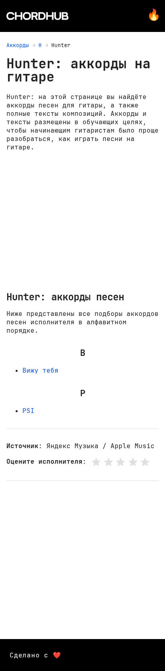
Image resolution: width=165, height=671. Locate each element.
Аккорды (17, 45)
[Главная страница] (37, 16)
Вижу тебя (40, 370)
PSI (28, 411)
